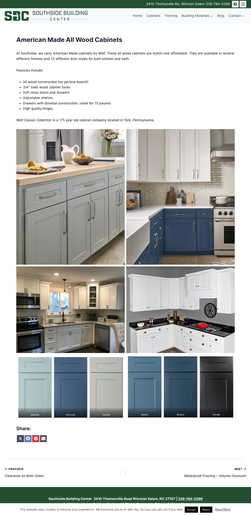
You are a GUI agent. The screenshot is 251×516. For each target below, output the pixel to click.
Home (137, 16)
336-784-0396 (218, 4)
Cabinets (153, 16)
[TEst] (235, 4)
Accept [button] (191, 509)
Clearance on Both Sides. (25, 472)
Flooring (171, 16)
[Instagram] (243, 4)
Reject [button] (206, 509)
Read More (222, 509)
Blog (220, 16)
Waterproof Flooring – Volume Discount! (215, 472)
